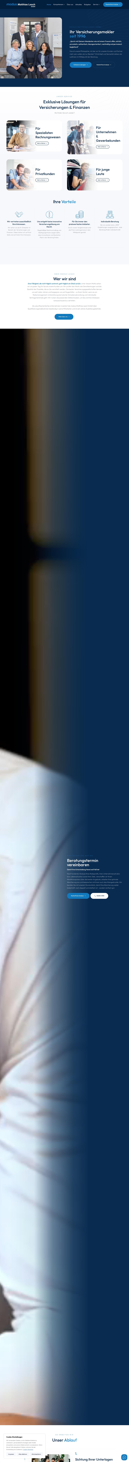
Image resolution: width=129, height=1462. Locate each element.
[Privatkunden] (34, 174)
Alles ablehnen (23, 1454)
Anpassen (11, 1454)
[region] (24, 1446)
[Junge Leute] (95, 174)
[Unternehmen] (95, 137)
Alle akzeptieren (36, 1454)
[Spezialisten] (34, 136)
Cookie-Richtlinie (28, 1449)
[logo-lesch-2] (20, 4)
